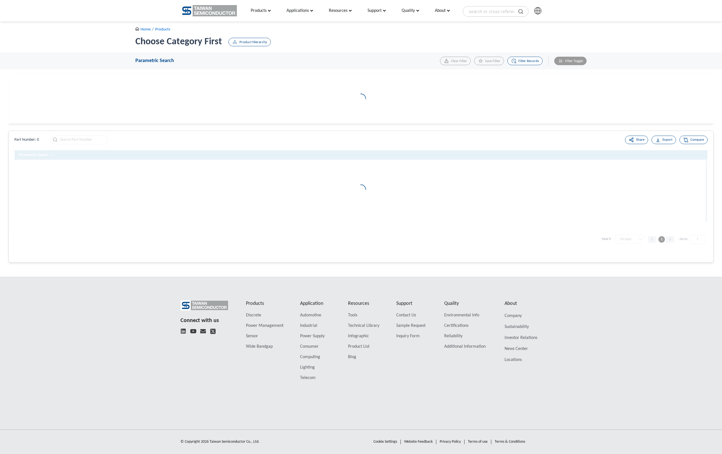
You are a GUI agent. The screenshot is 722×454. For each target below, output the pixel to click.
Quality (451, 303)
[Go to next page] (670, 239)
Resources (358, 303)
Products (162, 29)
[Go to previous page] (652, 239)
